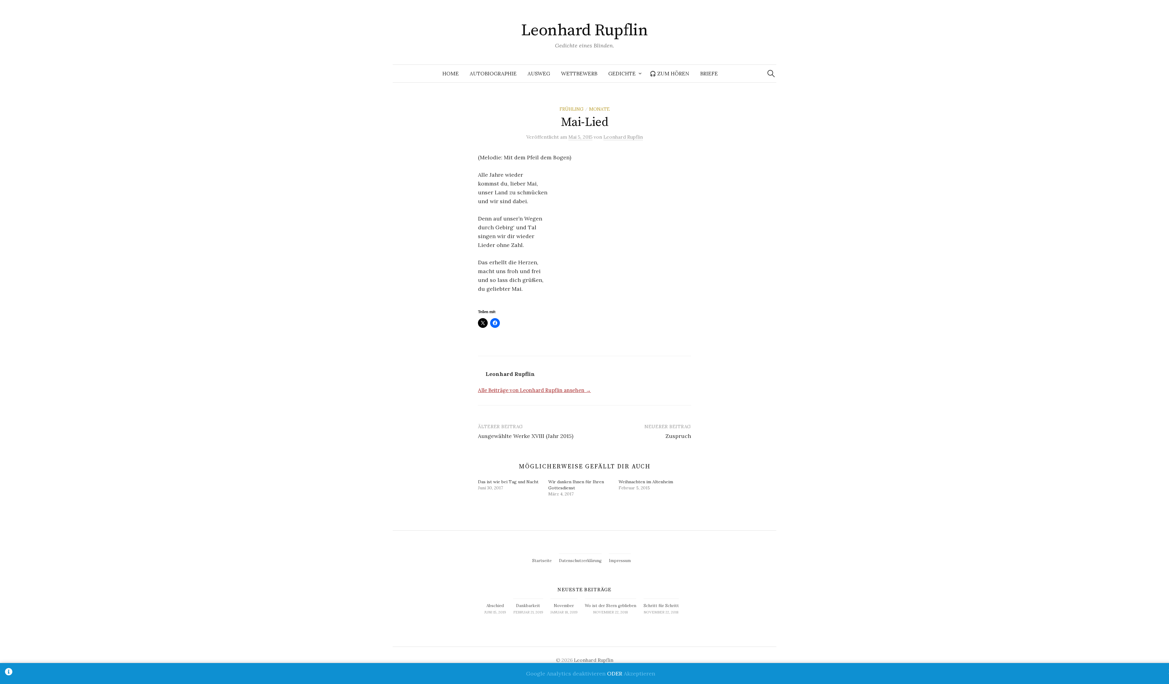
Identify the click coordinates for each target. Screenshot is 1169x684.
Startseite (542, 560)
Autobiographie (493, 73)
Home (450, 73)
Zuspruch (678, 435)
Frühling (572, 109)
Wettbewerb (579, 73)
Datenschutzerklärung (580, 560)
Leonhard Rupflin (584, 30)
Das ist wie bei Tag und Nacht (508, 481)
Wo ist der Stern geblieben (610, 605)
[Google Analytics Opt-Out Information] (8, 673)
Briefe (709, 73)
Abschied (495, 605)
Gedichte (622, 73)
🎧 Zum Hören (669, 73)
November (564, 605)
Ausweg (539, 73)
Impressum (620, 560)
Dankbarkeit (528, 605)
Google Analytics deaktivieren (566, 673)
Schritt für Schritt (661, 605)
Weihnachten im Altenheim (646, 481)
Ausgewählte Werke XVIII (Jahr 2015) (525, 435)
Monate (599, 109)
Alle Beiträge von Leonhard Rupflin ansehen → (534, 390)
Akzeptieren (639, 673)
